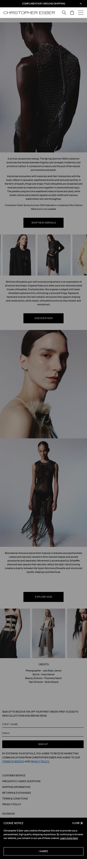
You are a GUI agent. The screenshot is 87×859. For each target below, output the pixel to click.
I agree (43, 851)
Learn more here (69, 838)
